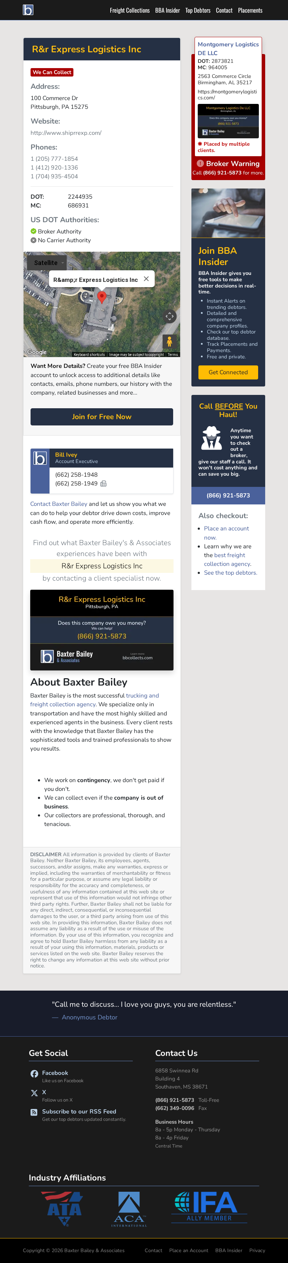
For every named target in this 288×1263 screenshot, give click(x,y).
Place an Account (188, 1250)
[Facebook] (34, 1076)
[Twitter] (34, 1096)
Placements (250, 10)
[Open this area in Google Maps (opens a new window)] (36, 352)
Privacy (257, 1250)
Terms (173, 355)
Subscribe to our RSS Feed (84, 1115)
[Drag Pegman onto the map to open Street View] (170, 342)
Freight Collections (130, 10)
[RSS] (34, 1115)
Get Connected (228, 372)
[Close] (146, 278)
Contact (224, 10)
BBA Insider (167, 10)
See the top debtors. (230, 573)
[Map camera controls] (170, 316)
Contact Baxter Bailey (58, 504)
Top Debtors (197, 10)
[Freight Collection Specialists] (29, 10)
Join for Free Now (102, 417)
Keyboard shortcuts (89, 355)
